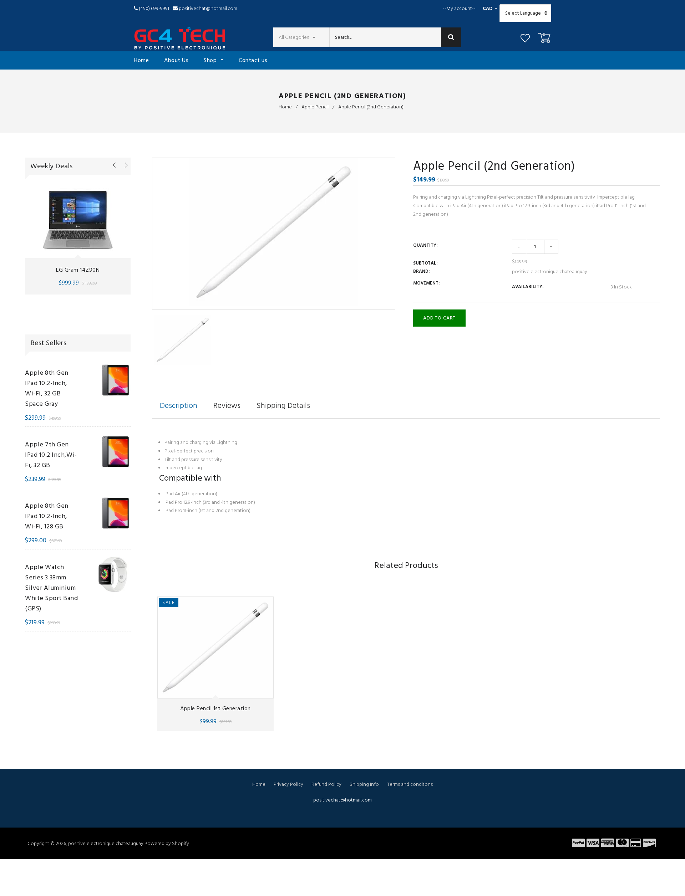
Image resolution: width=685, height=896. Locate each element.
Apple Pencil (315, 107)
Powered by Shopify (166, 843)
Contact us (253, 60)
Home (141, 60)
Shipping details (283, 405)
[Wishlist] (525, 39)
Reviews (226, 405)
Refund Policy (326, 784)
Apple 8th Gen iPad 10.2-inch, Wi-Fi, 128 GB (46, 516)
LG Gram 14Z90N (78, 270)
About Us (176, 60)
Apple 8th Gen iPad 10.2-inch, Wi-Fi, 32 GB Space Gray (46, 388)
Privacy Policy (288, 784)
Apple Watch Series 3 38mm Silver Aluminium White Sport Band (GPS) (51, 588)
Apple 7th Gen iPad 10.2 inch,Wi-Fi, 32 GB (51, 454)
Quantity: (425, 245)
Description (178, 405)
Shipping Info (364, 784)
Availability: (527, 287)
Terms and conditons (410, 784)
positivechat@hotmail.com (208, 8)
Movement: (426, 283)
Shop (211, 60)
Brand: (421, 271)
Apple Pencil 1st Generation (215, 708)
